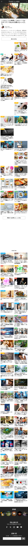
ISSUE (2, 191)
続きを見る (14, 39)
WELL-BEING (17, 116)
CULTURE (16, 141)
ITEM (2, 54)
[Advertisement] (14, 235)
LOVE (15, 278)
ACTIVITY (16, 54)
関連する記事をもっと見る (14, 217)
